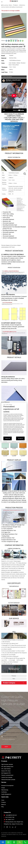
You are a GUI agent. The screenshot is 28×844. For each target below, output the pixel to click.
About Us (3, 804)
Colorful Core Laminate (6, 777)
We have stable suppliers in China (10, 726)
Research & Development (7, 785)
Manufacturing (4, 790)
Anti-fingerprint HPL (6, 773)
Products (3, 802)
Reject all (7, 438)
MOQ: (3, 69)
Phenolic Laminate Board (7, 775)
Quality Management (6, 794)
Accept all (20, 438)
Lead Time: (4, 72)
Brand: (3, 55)
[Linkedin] (7, 827)
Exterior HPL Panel (5, 771)
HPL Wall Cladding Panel (7, 766)
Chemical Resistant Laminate (8, 779)
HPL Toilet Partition (6, 768)
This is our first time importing (9, 736)
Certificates (4, 792)
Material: (3, 58)
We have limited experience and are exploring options (13, 733)
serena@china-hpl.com (11, 815)
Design (3, 787)
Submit (6, 746)
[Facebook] (4, 827)
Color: (3, 63)
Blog (2, 806)
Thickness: (4, 67)
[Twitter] (10, 827)
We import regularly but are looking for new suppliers (12, 729)
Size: (2, 60)
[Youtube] (12, 827)
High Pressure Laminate (7, 764)
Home (2, 800)
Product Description (7, 76)
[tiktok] (15, 827)
